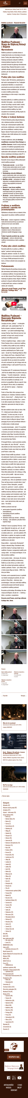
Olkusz (7, 876)
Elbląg (7, 831)
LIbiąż (7, 859)
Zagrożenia (8, 1022)
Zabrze (7, 924)
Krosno (7, 852)
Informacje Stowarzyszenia (12, 975)
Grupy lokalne (10, 12)
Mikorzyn (8, 874)
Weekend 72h (6, 991)
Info (4, 934)
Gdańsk (7, 833)
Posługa (8, 1012)
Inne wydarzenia (7, 938)
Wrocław (8, 922)
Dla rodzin (8, 940)
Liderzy (5, 947)
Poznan (7, 893)
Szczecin (8, 902)
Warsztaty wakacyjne (8, 989)
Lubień (7, 864)
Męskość (22, 757)
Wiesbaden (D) (9, 917)
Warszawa (8, 914)
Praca (7, 1015)
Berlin (7, 816)
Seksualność (9, 1017)
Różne (7, 980)
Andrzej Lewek (16, 9)
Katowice (8, 845)
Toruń (7, 907)
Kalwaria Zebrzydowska (12, 843)
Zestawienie (6, 1027)
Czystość (8, 996)
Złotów (7, 931)
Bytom (7, 821)
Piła (7, 888)
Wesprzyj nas (14, 1056)
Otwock (7, 886)
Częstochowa (9, 826)
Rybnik (7, 895)
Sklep (19, 1087)
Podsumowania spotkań (12, 891)
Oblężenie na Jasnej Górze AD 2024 (6, 680)
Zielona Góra (9, 929)
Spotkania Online (10, 900)
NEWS (4, 958)
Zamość (7, 926)
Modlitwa (8, 1007)
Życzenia (5, 1029)
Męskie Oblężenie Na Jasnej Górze (11, 954)
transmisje (5, 984)
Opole (7, 879)
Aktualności (8, 1085)
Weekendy (8, 982)
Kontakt (14, 1090)
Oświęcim (8, 883)
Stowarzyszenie (7, 974)
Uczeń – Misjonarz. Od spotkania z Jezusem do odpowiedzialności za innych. (14, 752)
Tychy (7, 910)
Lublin (7, 867)
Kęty (7, 847)
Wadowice (8, 912)
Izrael (7, 942)
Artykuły (5, 12)
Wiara (17, 760)
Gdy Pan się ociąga (8, 785)
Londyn (7, 862)
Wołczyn (8, 919)
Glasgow (8, 835)
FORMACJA (9, 757)
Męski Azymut (6, 951)
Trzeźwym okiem (15, 14)
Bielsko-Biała (9, 819)
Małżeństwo (9, 1000)
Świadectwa (6, 978)
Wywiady (5, 1024)
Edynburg (8, 828)
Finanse (7, 998)
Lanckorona (8, 857)
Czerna (7, 824)
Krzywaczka (8, 855)
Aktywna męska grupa (8, 808)
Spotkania (8, 971)
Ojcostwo (8, 1010)
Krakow (15, 12)
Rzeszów (8, 898)
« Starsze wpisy (5, 796)
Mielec (7, 871)
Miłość (7, 1005)
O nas (4, 963)
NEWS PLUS (5, 760)
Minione (20, 12)
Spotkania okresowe (11, 949)
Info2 (4, 936)
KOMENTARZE (9, 727)
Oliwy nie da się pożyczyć (9, 723)
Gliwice (7, 838)
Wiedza (20, 760)
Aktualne (4, 757)
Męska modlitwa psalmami (6, 672)
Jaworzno (8, 840)
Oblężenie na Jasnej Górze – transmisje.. (19, 672)
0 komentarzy (23, 14)
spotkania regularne (12, 760)
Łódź (7, 869)
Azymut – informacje (8, 812)
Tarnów (7, 905)
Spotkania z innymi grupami (10, 970)
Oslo (7, 881)
